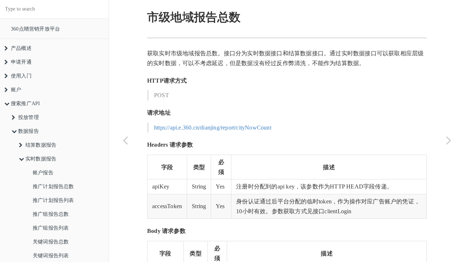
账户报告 (43, 172)
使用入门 (21, 76)
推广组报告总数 (51, 214)
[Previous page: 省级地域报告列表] (125, 140)
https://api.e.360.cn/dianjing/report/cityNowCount (212, 127)
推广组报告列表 (51, 228)
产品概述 (21, 48)
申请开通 (21, 62)
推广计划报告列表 (53, 200)
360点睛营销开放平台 (35, 29)
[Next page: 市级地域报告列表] (448, 140)
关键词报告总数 (51, 242)
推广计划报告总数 (53, 186)
